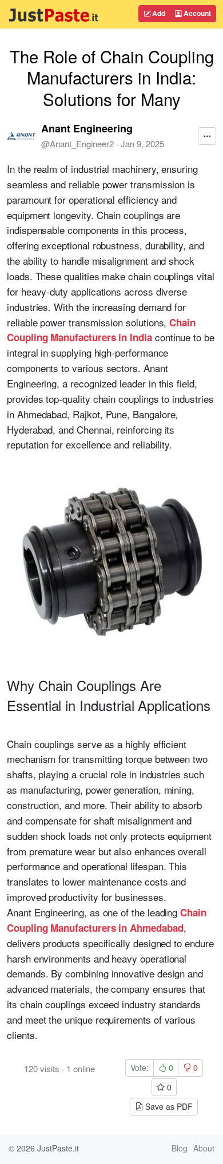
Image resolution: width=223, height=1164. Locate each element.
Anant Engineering (87, 128)
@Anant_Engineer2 (77, 143)
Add (157, 13)
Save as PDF (168, 1106)
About (203, 1148)
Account (196, 13)
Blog (180, 1148)
